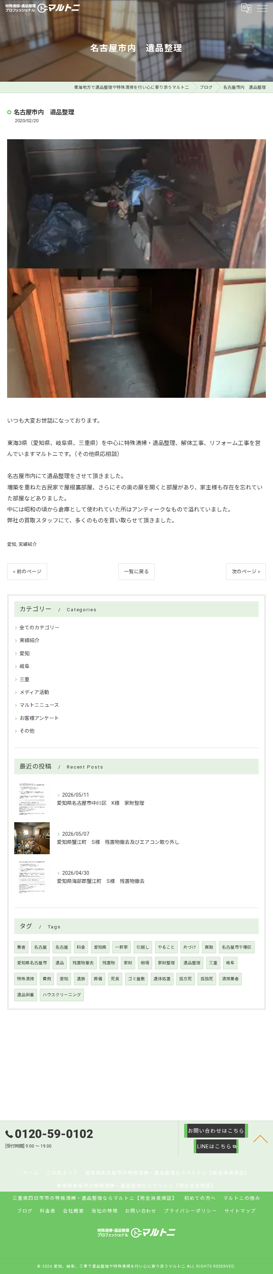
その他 (27, 731)
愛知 (11, 544)
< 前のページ (27, 571)
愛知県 (100, 947)
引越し (142, 947)
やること (166, 947)
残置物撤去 (83, 962)
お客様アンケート (39, 718)
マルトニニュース (39, 705)
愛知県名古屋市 (32, 962)
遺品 (59, 962)
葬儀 (98, 978)
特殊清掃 (25, 978)
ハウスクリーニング (62, 994)
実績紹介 (27, 544)
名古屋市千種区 (237, 947)
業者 (21, 947)
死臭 (115, 978)
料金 (81, 947)
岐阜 (25, 666)
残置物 (108, 962)
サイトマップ (240, 1211)
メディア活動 (34, 692)
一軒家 (121, 947)
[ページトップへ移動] (260, 1138)
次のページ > (246, 571)
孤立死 (185, 978)
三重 (25, 679)
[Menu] (262, 8)
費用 (47, 978)
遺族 (81, 978)
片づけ (189, 947)
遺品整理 (191, 962)
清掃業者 (230, 978)
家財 (128, 962)
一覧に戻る (136, 571)
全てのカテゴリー (39, 627)
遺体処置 (162, 978)
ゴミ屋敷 (136, 978)
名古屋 (40, 947)
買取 (209, 947)
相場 (145, 962)
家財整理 (166, 962)
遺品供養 (25, 994)
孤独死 (206, 978)
